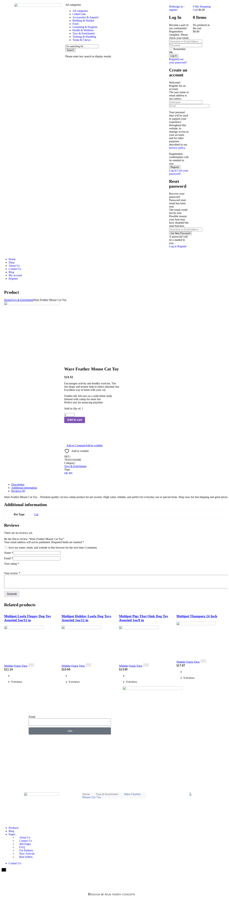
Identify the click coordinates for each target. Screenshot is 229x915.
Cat (36, 514)
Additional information (24, 487)
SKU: (67, 456)
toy (70, 472)
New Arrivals (27, 853)
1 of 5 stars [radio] (6, 567)
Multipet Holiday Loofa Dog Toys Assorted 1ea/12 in (86, 618)
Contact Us (15, 268)
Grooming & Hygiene (84, 26)
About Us (14, 265)
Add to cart (74, 419)
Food (75, 23)
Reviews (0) (18, 490)
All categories (80, 10)
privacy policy (177, 147)
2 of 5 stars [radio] (11, 567)
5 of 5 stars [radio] (26, 567)
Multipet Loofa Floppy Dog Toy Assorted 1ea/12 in (27, 618)
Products (13, 827)
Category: (69, 462)
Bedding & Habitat (83, 20)
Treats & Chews (81, 39)
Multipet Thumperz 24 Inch (196, 616)
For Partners (26, 850)
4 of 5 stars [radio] (21, 567)
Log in (173, 170)
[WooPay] (92, 436)
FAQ (22, 847)
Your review (12, 573)
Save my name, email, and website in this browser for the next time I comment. (52, 547)
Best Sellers (26, 856)
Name (8, 552)
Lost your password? (178, 61)
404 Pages (25, 843)
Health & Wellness (83, 30)
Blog (11, 272)
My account (15, 275)
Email (8, 558)
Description (17, 484)
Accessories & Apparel (85, 17)
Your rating (11, 563)
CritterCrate (79, 14)
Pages (12, 834)
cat (65, 472)
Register (173, 59)
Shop (11, 262)
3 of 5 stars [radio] (16, 567)
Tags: (67, 469)
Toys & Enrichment (83, 33)
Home (12, 259)
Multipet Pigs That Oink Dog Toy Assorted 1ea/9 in (143, 618)
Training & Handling (84, 36)
